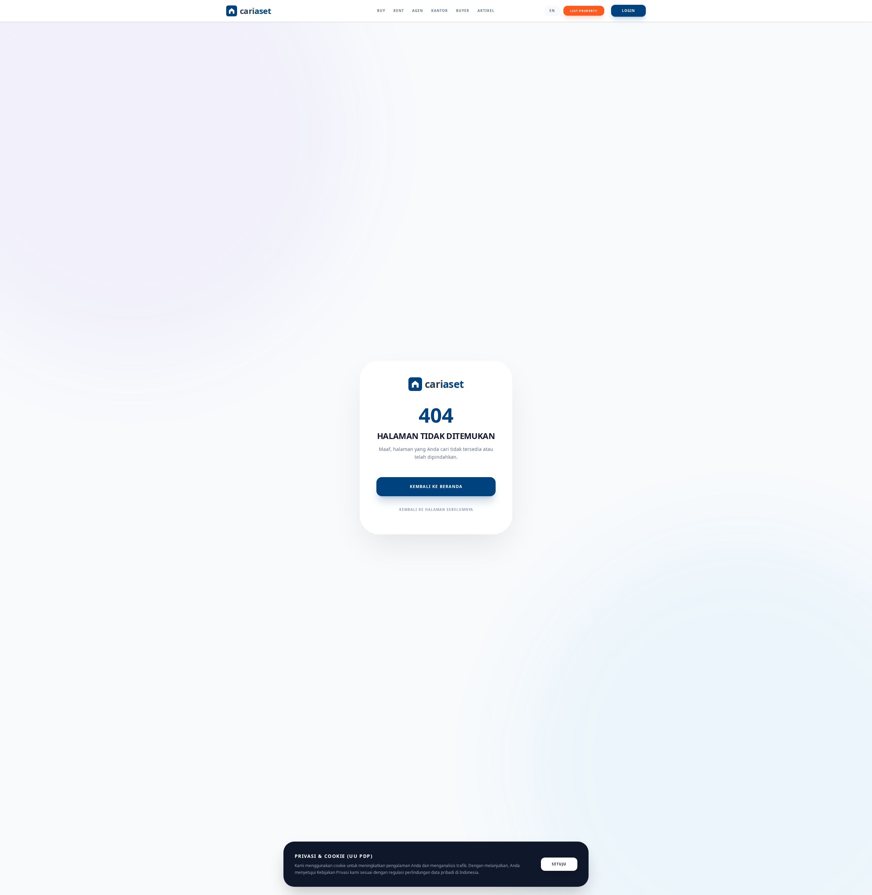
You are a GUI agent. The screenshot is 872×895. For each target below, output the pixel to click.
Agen (417, 10)
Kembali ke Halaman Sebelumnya (436, 509)
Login (628, 10)
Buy (381, 10)
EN (552, 10)
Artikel (486, 10)
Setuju (559, 864)
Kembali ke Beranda (436, 486)
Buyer (462, 10)
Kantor (439, 10)
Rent (398, 10)
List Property (583, 11)
